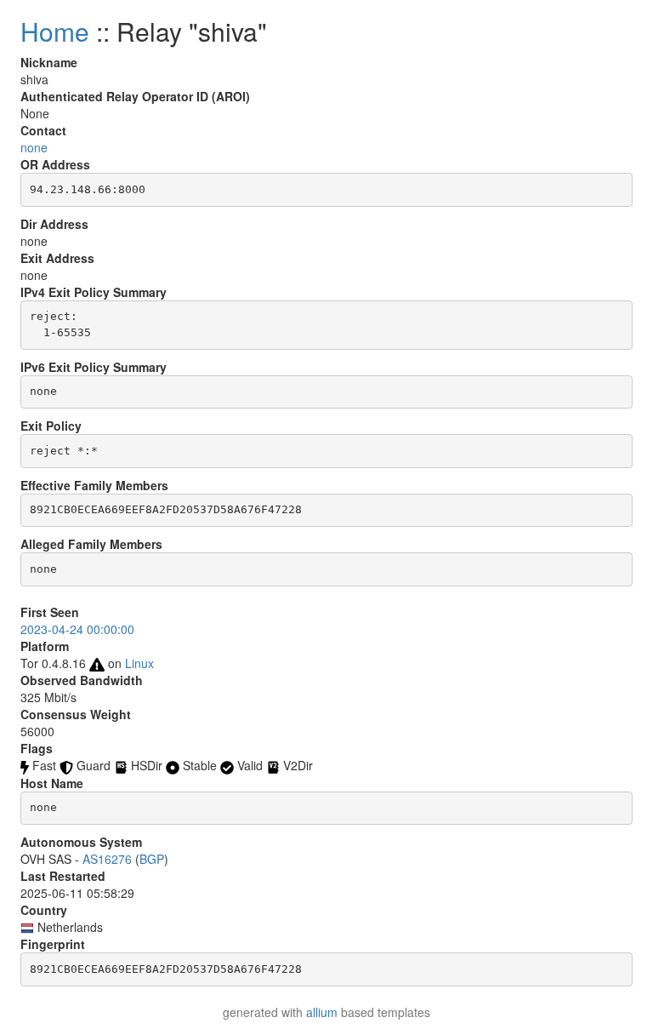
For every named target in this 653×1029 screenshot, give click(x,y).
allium (322, 1011)
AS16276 (107, 858)
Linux (139, 663)
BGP (151, 858)
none (34, 147)
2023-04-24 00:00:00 (77, 628)
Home (54, 31)
